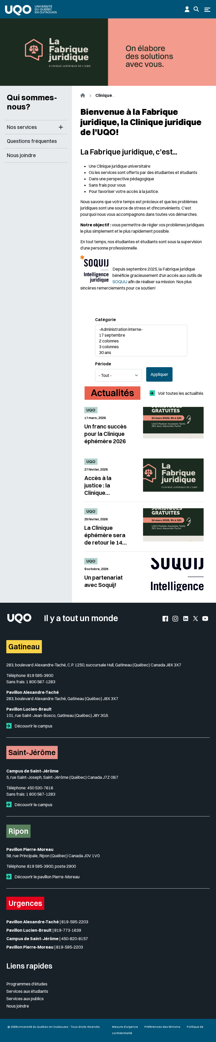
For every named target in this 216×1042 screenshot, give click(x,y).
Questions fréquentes (32, 141)
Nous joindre (21, 155)
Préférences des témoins (162, 1027)
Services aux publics (25, 998)
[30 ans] (139, 353)
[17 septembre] (139, 335)
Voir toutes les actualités (180, 393)
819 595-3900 (40, 675)
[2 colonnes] (139, 341)
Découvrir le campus (33, 726)
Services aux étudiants (27, 991)
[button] (60, 127)
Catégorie (105, 319)
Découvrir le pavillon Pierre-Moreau (47, 876)
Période (103, 363)
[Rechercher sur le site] (196, 9)
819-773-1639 (67, 930)
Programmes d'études (26, 983)
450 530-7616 (40, 787)
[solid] (10, 726)
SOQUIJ (119, 281)
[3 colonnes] (139, 347)
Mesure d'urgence (125, 1027)
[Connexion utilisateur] (187, 9)
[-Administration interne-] (139, 329)
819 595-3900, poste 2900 (51, 866)
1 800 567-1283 (40, 681)
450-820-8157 (74, 938)
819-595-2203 (74, 921)
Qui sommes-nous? (32, 102)
